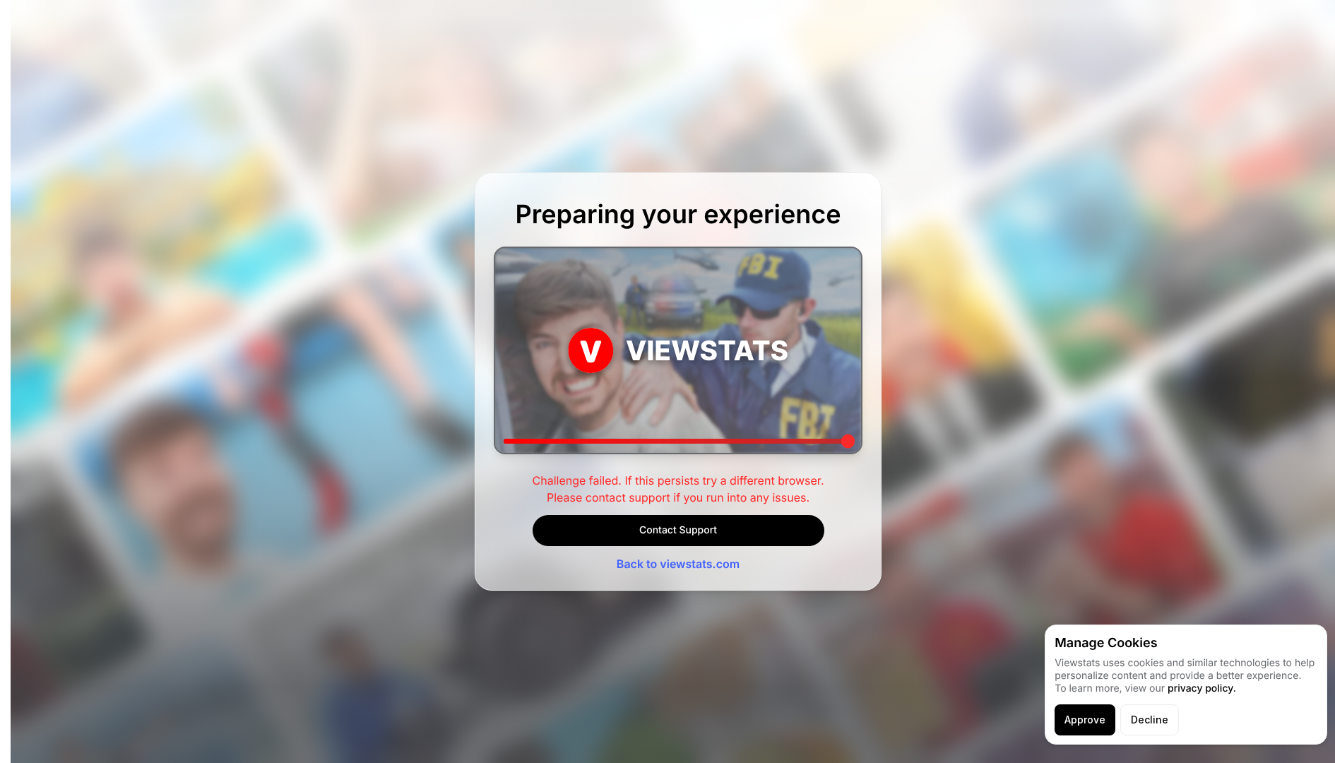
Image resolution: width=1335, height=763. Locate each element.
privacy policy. (1202, 688)
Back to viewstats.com (678, 564)
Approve (1084, 720)
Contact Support (678, 530)
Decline (1149, 720)
